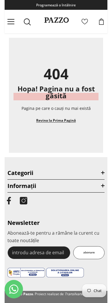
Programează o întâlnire (56, 5)
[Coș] (101, 21)
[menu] (10, 21)
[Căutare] (27, 21)
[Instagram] (23, 200)
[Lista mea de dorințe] (85, 21)
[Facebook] (9, 200)
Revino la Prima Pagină (56, 120)
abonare (89, 252)
